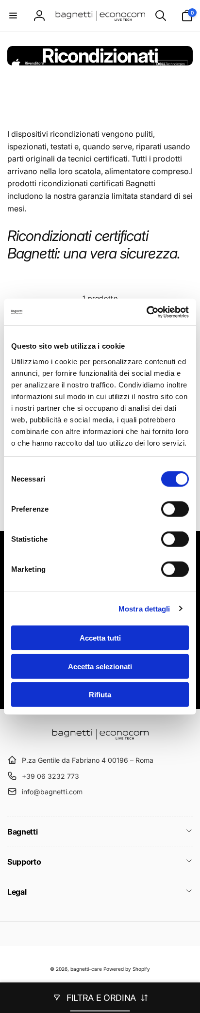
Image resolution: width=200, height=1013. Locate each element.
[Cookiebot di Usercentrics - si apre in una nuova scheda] (146, 312)
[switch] (175, 509)
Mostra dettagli (144, 608)
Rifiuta (100, 695)
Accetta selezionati (100, 666)
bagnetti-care (86, 969)
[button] (13, 15)
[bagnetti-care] (100, 736)
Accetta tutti (100, 638)
